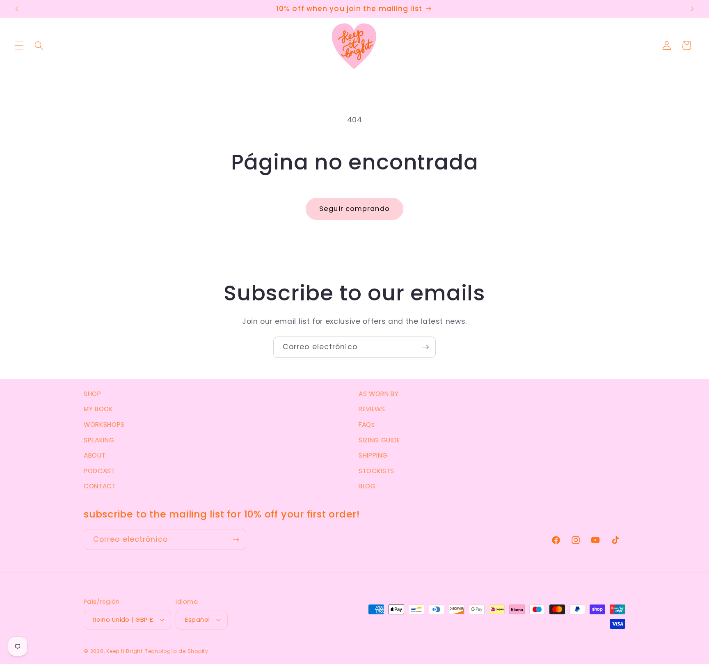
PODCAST (99, 471)
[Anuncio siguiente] (692, 9)
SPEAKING (99, 440)
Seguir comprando (354, 208)
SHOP (92, 393)
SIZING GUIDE (379, 440)
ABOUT (94, 455)
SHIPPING (373, 455)
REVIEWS (372, 409)
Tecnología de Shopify (176, 651)
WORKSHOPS (104, 424)
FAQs (367, 424)
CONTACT (100, 486)
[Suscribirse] (425, 347)
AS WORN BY (379, 393)
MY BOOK (98, 409)
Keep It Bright (124, 651)
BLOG (367, 486)
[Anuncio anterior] (17, 9)
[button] (19, 45)
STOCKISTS (376, 471)
